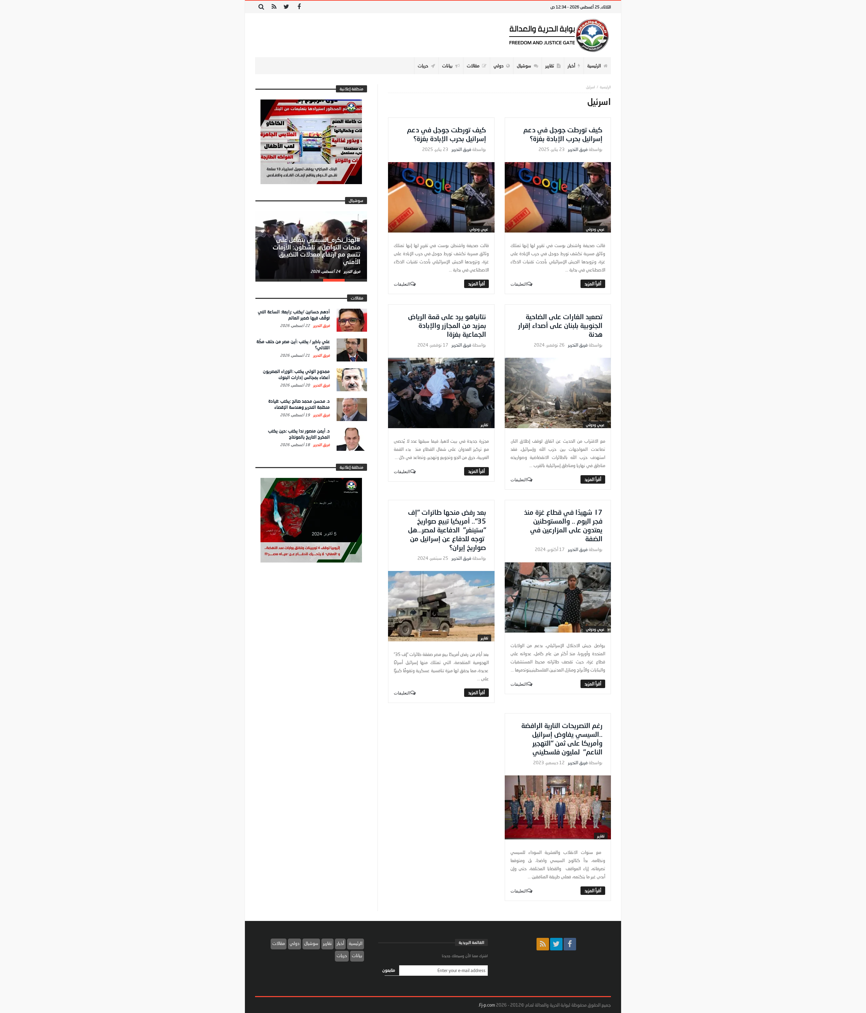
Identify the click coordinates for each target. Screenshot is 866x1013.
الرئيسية (355, 943)
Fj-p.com (487, 1005)
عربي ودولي (595, 229)
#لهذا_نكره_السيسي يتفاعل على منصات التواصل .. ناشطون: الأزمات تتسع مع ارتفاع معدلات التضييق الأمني (316, 250)
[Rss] (274, 7)
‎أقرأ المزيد (593, 283)
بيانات (357, 955)
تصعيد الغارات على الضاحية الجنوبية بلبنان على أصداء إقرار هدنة (560, 325)
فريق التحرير (578, 149)
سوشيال (311, 943)
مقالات (278, 943)
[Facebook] (299, 7)
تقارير (484, 424)
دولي (294, 943)
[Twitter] (286, 7)
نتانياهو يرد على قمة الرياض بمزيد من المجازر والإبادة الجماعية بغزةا (447, 325)
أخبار (340, 943)
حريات (342, 955)
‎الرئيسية (605, 87)
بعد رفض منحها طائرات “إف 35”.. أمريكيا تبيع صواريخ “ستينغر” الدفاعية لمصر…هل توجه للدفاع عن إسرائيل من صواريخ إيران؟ (447, 529)
